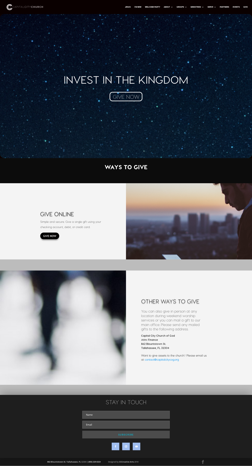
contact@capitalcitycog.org (162, 359)
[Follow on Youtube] (136, 446)
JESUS (128, 7)
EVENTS (236, 7)
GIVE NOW (49, 235)
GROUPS (180, 7)
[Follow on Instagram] (126, 446)
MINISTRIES (196, 7)
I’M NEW (137, 7)
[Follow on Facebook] (115, 446)
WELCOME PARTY (152, 7)
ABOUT (167, 7)
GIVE (245, 7)
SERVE (210, 7)
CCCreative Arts (126, 461)
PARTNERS (224, 7)
